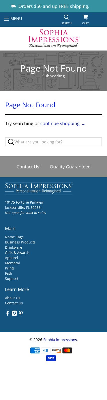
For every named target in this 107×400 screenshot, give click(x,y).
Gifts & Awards (17, 252)
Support (11, 278)
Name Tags (14, 237)
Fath (8, 273)
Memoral (12, 263)
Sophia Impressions (60, 339)
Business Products (20, 242)
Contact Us (14, 303)
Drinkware (13, 247)
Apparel (11, 257)
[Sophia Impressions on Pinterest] (21, 314)
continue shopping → (62, 123)
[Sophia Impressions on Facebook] (7, 314)
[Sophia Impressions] (53, 38)
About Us (12, 297)
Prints (10, 268)
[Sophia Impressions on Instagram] (14, 314)
